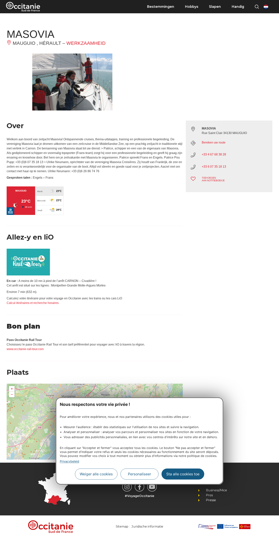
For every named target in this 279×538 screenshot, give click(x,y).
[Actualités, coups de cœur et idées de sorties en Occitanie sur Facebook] (139, 486)
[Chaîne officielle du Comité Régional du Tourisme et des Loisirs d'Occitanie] (152, 486)
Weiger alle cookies (96, 474)
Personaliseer (139, 474)
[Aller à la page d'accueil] (23, 6)
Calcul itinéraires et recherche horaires (33, 302)
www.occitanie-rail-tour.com (25, 349)
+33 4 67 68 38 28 (214, 154)
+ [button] (12, 388)
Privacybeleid (69, 461)
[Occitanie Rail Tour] (28, 274)
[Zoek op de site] (257, 6)
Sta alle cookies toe (182, 474)
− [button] (12, 394)
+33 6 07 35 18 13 (214, 166)
